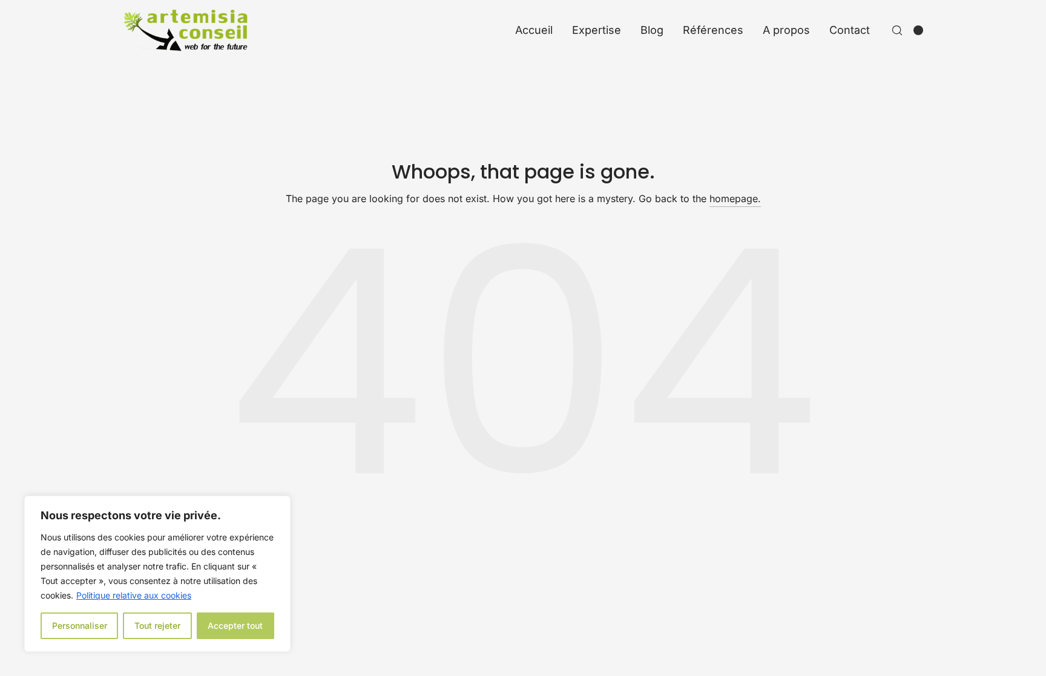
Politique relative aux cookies (133, 595)
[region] (157, 574)
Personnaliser (79, 625)
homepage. (735, 198)
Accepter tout (235, 625)
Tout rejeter (157, 625)
